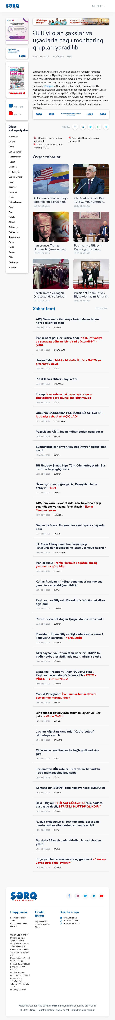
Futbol (12, 162)
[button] (98, 6)
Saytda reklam (41, 921)
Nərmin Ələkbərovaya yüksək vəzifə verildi (84, 139)
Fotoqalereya (15, 202)
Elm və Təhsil (15, 152)
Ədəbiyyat (13, 227)
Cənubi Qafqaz (15, 177)
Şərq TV (17, 114)
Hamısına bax (101, 308)
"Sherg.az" (49, 86)
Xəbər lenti (18, 107)
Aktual (12, 222)
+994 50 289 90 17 (71, 923)
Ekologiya (13, 262)
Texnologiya (14, 237)
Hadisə (57, 455)
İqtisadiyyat (59, 350)
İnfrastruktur (15, 157)
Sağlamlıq (13, 232)
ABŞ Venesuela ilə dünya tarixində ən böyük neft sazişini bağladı (51, 201)
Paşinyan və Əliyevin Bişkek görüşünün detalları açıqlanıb (88, 249)
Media (11, 197)
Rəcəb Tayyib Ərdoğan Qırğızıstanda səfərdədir (50, 295)
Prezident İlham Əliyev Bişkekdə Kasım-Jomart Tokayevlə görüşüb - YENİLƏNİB (90, 298)
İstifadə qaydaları (42, 924)
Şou (10, 212)
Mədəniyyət (14, 172)
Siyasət (57, 493)
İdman (12, 146)
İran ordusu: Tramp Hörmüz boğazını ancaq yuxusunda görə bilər (49, 249)
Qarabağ (13, 167)
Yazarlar (12, 187)
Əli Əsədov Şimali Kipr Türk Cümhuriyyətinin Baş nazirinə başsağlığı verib (89, 203)
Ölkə (11, 257)
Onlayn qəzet (17, 93)
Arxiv (11, 207)
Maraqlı (12, 267)
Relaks (12, 217)
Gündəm (58, 328)
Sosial (12, 242)
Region (12, 252)
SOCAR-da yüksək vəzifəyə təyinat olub (48, 139)
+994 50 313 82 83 (71, 921)
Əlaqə (37, 927)
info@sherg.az (70, 918)
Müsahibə (13, 136)
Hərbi (11, 247)
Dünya (12, 142)
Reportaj (13, 192)
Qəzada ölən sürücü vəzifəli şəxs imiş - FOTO (48, 146)
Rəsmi (11, 182)
